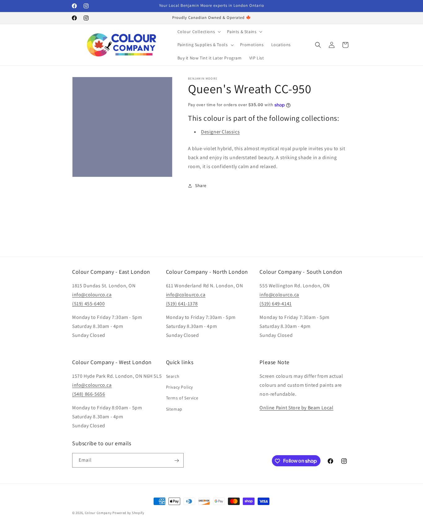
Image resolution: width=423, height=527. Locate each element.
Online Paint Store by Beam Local (296, 408)
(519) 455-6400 (88, 303)
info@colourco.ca (92, 294)
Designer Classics (220, 132)
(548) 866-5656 (88, 394)
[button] (199, 31)
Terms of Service (182, 398)
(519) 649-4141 (275, 303)
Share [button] (201, 185)
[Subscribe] (176, 460)
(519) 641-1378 (182, 303)
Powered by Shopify (128, 513)
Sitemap (174, 409)
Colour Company (99, 513)
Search (173, 376)
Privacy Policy (179, 387)
